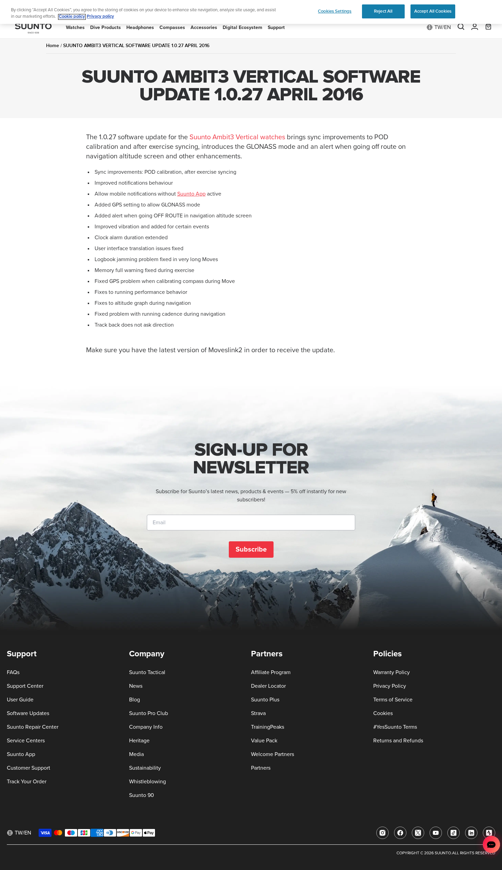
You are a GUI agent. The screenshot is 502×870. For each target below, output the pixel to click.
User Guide (20, 699)
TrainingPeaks (267, 727)
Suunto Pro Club (148, 713)
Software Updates (28, 713)
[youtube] (436, 833)
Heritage (139, 740)
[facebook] (400, 833)
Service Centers (26, 740)
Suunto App (191, 194)
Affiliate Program (271, 672)
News (135, 686)
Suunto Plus (265, 699)
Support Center (25, 686)
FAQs (13, 672)
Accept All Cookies (432, 11)
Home (52, 45)
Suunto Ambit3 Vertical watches (237, 137)
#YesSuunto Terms (395, 727)
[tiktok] (453, 833)
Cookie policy (72, 17)
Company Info (146, 727)
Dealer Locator (268, 686)
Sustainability (145, 768)
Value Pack (264, 740)
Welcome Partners (272, 754)
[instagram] (382, 833)
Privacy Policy (389, 686)
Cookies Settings (334, 11)
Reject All (383, 11)
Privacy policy (100, 17)
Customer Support (28, 768)
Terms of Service (393, 699)
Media (136, 754)
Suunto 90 (141, 795)
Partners (260, 768)
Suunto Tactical (147, 672)
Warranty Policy (391, 672)
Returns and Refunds (398, 740)
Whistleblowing (147, 781)
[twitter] (418, 833)
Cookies (383, 713)
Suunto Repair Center (32, 727)
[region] (251, 12)
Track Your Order (26, 781)
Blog (134, 699)
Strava (258, 713)
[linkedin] (471, 833)
